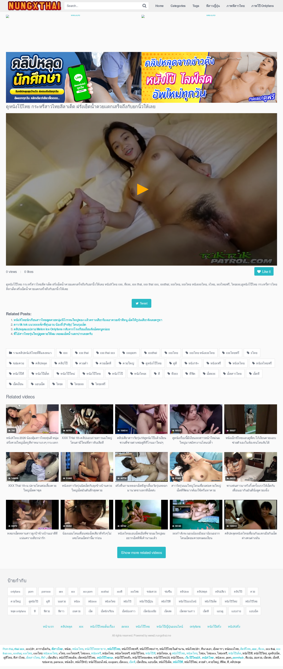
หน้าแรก (48, 626)
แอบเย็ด (39, 384)
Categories (178, 5)
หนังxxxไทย (50, 653)
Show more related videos (141, 552)
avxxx (125, 626)
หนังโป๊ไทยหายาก (95, 649)
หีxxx (174, 373)
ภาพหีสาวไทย (235, 5)
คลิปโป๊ (63, 363)
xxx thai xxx (107, 352)
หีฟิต (192, 373)
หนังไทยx (140, 373)
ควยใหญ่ (128, 363)
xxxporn (131, 352)
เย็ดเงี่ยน (17, 384)
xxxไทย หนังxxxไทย (202, 352)
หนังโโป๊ (117, 373)
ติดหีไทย (245, 649)
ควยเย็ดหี (105, 363)
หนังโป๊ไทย (93, 373)
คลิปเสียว (220, 591)
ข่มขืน (168, 591)
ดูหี (174, 363)
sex (61, 591)
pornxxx (46, 591)
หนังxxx (92, 601)
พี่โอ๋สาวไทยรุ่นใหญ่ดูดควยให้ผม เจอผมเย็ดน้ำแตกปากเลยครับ (53, 333)
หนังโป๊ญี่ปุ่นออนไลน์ (170, 626)
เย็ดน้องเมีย (149, 611)
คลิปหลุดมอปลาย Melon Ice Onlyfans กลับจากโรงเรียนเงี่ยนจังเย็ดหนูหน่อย (62, 329)
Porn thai (8, 649)
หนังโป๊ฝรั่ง (214, 626)
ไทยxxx (79, 384)
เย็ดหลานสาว (187, 611)
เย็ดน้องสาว (128, 611)
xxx (64, 352)
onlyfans (15, 591)
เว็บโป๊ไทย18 (192, 657)
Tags (196, 5)
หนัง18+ (193, 363)
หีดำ (43, 657)
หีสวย (47, 611)
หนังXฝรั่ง (234, 626)
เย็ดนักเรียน (107, 611)
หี (158, 373)
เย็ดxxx (210, 373)
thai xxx (19, 649)
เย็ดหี (256, 373)
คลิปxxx (184, 591)
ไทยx (59, 384)
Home (159, 5)
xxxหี (119, 591)
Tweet (143, 303)
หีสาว (61, 611)
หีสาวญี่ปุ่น (213, 5)
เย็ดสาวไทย (233, 373)
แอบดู (220, 611)
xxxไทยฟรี (232, 352)
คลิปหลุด (41, 363)
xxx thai (83, 352)
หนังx (77, 601)
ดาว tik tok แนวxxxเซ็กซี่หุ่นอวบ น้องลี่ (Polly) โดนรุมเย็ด (50, 324)
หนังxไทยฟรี (263, 363)
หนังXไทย (208, 657)
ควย (252, 591)
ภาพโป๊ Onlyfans (262, 5)
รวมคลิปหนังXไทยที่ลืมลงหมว (32, 352)
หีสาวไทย (57, 649)
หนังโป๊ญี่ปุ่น (146, 601)
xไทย (253, 352)
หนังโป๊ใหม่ (67, 373)
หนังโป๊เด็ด (42, 373)
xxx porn (88, 591)
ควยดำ (83, 363)
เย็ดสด (168, 611)
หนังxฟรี (215, 363)
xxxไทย (173, 352)
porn (30, 591)
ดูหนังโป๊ (33, 601)
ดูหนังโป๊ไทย (153, 363)
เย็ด (91, 611)
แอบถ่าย (236, 611)
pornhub (238, 657)
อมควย (76, 611)
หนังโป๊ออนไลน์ (187, 601)
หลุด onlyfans (18, 611)
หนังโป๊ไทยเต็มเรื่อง (102, 626)
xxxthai (152, 352)
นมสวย (62, 601)
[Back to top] (272, 656)
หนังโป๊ (127, 601)
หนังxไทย (238, 363)
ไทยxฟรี (100, 384)
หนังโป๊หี (18, 373)
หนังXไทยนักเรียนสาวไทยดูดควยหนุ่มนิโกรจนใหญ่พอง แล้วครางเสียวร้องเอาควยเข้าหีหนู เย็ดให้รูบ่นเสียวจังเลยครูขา (88, 320)
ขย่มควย (18, 363)
